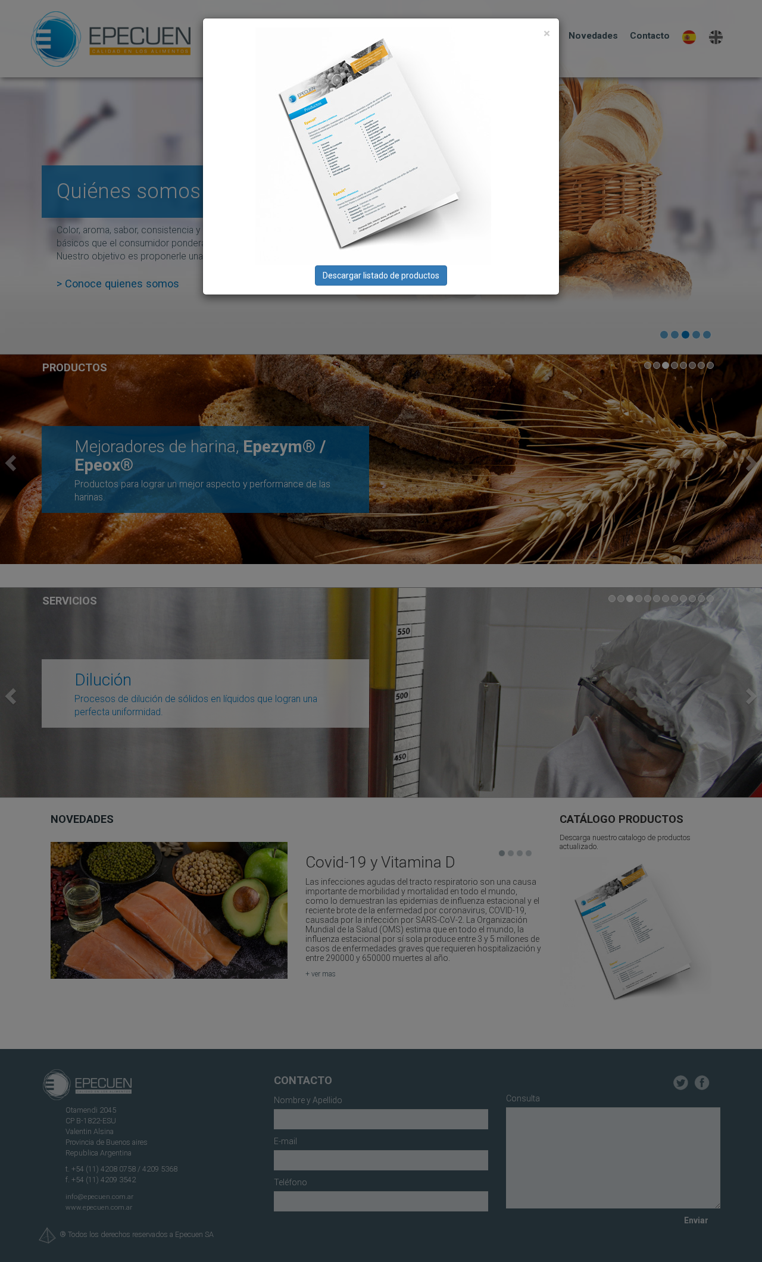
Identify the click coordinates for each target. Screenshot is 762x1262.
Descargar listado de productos (381, 275)
